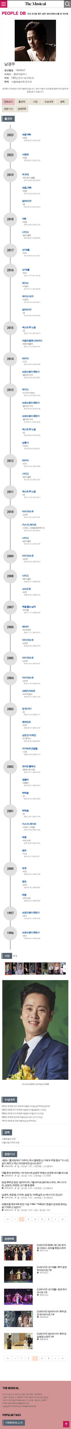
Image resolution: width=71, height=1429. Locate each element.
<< (7, 1219)
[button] (65, 968)
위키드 (25, 283)
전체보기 (8, 101)
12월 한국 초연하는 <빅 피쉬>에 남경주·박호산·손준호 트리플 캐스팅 (35, 1172)
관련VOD (22, 108)
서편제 (25, 154)
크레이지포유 (28, 691)
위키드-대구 (28, 296)
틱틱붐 (25, 792)
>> (63, 1219)
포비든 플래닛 (28, 766)
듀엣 (24, 868)
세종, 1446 (26, 187)
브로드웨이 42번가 (30, 371)
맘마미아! (26, 201)
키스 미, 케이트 (29, 524)
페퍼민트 (26, 722)
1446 (24, 218)
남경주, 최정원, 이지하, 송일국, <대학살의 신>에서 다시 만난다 (32, 1194)
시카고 (25, 232)
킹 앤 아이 (26, 708)
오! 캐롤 (25, 249)
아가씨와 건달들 (29, 748)
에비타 (25, 626)
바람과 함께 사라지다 (32, 340)
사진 (35, 101)
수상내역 (48, 101)
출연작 (21, 101)
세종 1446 (26, 134)
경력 (62, 101)
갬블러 (25, 779)
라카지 (25, 358)
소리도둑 (26, 589)
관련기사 (8, 108)
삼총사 (25, 442)
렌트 (24, 850)
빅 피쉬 (25, 174)
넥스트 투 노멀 (29, 327)
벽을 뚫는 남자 (29, 606)
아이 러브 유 (28, 511)
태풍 (24, 837)
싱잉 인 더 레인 (29, 735)
